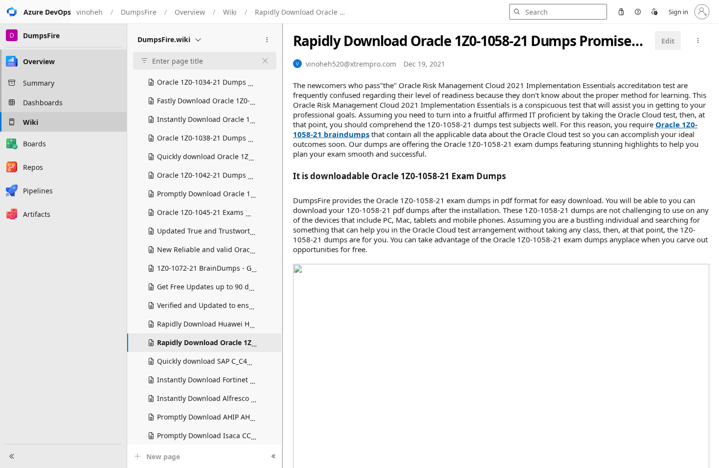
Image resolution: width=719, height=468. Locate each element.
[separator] (282, 245)
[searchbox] (200, 61)
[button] (35, 11)
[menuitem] (621, 11)
